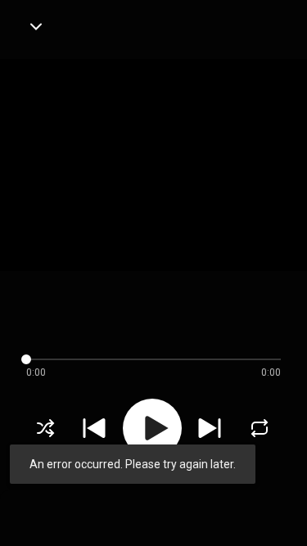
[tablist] (153, 510)
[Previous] (94, 428)
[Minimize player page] (36, 26)
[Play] (152, 428)
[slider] (140, 359)
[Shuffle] (46, 428)
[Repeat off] (259, 428)
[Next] (209, 428)
